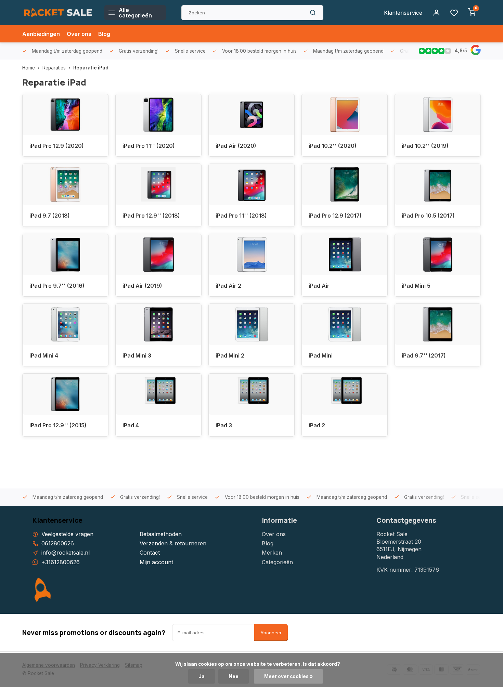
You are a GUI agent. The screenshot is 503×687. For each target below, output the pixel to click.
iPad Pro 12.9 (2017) (335, 215)
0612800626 (57, 543)
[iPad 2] (344, 394)
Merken (272, 552)
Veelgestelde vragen (67, 534)
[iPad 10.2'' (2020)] (344, 114)
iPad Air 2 (228, 285)
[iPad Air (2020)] (251, 114)
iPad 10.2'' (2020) (333, 145)
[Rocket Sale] (58, 12)
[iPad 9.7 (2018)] (65, 184)
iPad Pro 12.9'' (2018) (151, 215)
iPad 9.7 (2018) (49, 215)
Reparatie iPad (90, 67)
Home (28, 67)
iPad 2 (317, 425)
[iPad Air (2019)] (158, 254)
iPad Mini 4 (43, 355)
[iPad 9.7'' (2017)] (437, 324)
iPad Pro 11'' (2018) (241, 215)
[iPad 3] (251, 394)
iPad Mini (321, 355)
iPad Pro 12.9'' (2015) (58, 425)
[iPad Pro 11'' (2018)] (251, 184)
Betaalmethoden (161, 534)
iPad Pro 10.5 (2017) (428, 215)
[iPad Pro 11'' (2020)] (158, 114)
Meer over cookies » (288, 676)
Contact (150, 552)
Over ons (79, 33)
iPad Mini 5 (416, 285)
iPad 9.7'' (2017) (424, 355)
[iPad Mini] (344, 324)
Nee (233, 676)
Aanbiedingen (41, 33)
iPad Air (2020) (236, 145)
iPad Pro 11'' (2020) (148, 145)
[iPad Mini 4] (65, 324)
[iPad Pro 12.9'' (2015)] (65, 394)
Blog (104, 33)
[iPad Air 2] (251, 254)
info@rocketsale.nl (65, 552)
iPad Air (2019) (142, 285)
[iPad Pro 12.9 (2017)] (344, 184)
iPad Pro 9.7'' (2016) (57, 285)
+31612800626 (60, 562)
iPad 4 (130, 425)
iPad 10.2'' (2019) (425, 145)
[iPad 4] (158, 394)
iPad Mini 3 (136, 355)
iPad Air (319, 285)
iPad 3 (224, 425)
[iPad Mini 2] (251, 324)
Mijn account (156, 562)
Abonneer (271, 632)
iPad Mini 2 (230, 355)
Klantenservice (403, 12)
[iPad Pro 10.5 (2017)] (437, 184)
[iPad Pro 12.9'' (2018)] (158, 184)
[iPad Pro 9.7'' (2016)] (65, 254)
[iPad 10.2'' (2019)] (437, 114)
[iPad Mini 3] (158, 324)
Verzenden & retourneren (173, 543)
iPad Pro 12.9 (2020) (56, 145)
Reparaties (54, 67)
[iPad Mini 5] (437, 254)
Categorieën (277, 562)
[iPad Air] (344, 254)
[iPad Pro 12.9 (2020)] (65, 114)
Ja (201, 676)
